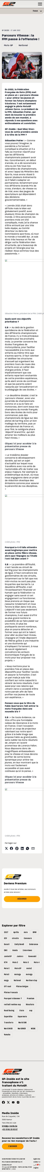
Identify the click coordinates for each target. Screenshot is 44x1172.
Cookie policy (7, 1165)
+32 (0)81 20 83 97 (10, 1129)
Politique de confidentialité (12, 1162)
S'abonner (12, 1146)
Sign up (4, 1159)
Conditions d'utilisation (16, 1159)
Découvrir (22, 899)
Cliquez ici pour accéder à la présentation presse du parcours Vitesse (20, 446)
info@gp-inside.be (9, 1126)
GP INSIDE (5, 30)
